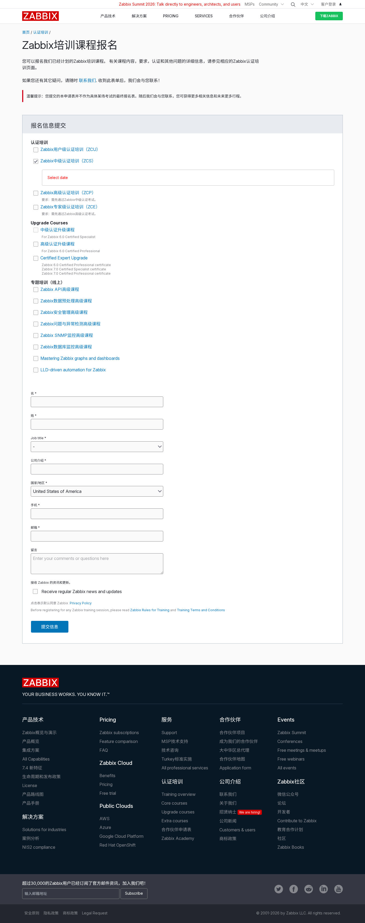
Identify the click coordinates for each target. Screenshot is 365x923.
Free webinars (291, 759)
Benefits (107, 775)
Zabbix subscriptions (119, 732)
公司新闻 (227, 821)
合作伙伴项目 (232, 732)
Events (285, 719)
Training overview (178, 794)
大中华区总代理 (234, 750)
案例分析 (30, 838)
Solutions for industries (44, 829)
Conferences (289, 741)
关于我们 (227, 803)
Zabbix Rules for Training (149, 610)
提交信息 (49, 626)
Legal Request (94, 913)
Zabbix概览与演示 (39, 732)
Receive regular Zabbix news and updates (81, 591)
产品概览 (30, 741)
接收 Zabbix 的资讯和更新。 (51, 583)
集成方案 (30, 750)
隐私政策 (51, 913)
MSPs (250, 4)
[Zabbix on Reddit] (308, 889)
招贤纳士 (239, 812)
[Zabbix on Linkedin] (323, 889)
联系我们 (87, 80)
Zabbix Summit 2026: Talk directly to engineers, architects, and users (179, 4)
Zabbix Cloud (115, 763)
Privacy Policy (81, 603)
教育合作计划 (290, 829)
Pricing (107, 719)
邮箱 (34, 527)
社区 (281, 838)
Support (169, 732)
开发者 (283, 812)
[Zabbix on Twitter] (278, 889)
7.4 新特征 (32, 767)
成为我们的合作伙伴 (238, 741)
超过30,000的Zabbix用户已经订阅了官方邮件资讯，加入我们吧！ (85, 883)
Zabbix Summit (291, 732)
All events (286, 767)
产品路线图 (33, 794)
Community (268, 4)
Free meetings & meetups (301, 750)
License (29, 785)
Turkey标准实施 (176, 759)
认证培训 (40, 32)
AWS (104, 818)
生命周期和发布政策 (41, 776)
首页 (26, 32)
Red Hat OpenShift (117, 845)
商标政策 (227, 838)
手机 (34, 505)
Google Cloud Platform (121, 836)
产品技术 (33, 719)
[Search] (293, 4)
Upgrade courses (178, 812)
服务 (166, 719)
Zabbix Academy (177, 838)
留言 (34, 550)
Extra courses (174, 820)
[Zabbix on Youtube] (338, 889)
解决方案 (33, 817)
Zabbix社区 (291, 781)
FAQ (103, 750)
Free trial (107, 793)
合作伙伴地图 (232, 759)
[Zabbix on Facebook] (293, 889)
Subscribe (134, 893)
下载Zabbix (329, 16)
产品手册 (30, 803)
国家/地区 (38, 483)
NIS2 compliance (38, 847)
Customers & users (237, 829)
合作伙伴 (230, 719)
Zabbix (40, 16)
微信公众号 (288, 794)
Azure (105, 827)
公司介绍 (37, 460)
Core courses (174, 803)
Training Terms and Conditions (201, 610)
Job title (37, 438)
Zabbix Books (290, 847)
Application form (235, 767)
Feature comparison (118, 741)
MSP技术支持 (174, 741)
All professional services (184, 767)
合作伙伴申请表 (176, 829)
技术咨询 (169, 750)
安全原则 (31, 913)
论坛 (281, 803)
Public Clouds (116, 806)
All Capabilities (36, 759)
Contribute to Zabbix (297, 820)
